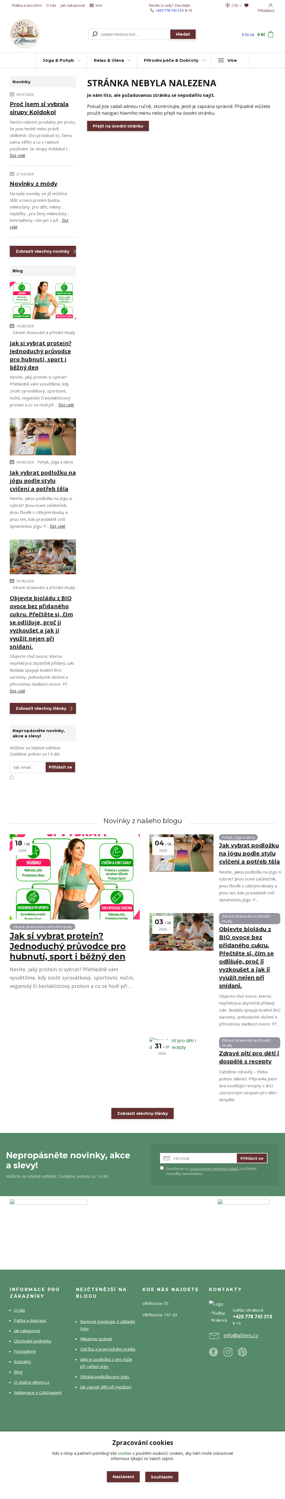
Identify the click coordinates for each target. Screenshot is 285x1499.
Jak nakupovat (73, 5)
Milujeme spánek (96, 1338)
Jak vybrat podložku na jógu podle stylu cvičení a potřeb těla (43, 480)
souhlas (125, 1453)
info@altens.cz (240, 1335)
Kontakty (22, 1361)
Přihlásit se (60, 767)
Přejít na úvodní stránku (118, 126)
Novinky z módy (33, 183)
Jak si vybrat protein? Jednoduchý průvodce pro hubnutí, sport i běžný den (41, 355)
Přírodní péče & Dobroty (171, 60)
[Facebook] (216, 1354)
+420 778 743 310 (169, 10)
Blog (18, 1372)
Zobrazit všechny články (41, 708)
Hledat (183, 34)
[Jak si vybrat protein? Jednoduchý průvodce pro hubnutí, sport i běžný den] (43, 301)
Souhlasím (162, 1477)
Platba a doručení (27, 5)
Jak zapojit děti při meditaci (105, 1387)
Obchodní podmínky (32, 1341)
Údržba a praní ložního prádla (107, 1349)
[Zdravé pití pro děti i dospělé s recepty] (181, 1056)
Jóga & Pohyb (58, 60)
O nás (51, 5)
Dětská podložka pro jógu (105, 1376)
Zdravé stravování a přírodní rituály (44, 332)
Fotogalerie (25, 1351)
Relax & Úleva (109, 60)
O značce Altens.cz (32, 1382)
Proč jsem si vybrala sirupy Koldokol (39, 108)
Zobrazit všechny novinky (42, 251)
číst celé (17, 155)
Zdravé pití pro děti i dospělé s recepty (249, 1057)
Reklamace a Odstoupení (38, 1392)
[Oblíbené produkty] (246, 5)
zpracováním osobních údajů (214, 1168)
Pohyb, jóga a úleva (55, 462)
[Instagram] (230, 1354)
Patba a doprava (30, 1320)
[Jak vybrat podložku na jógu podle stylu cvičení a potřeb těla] (43, 438)
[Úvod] (30, 34)
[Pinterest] (242, 1354)
